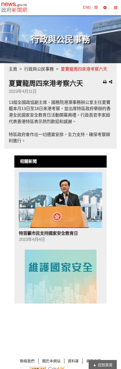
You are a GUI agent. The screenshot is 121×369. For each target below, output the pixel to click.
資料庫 (73, 361)
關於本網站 (51, 361)
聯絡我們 (27, 361)
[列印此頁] (105, 82)
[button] (105, 7)
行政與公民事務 (39, 69)
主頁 (13, 69)
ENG (87, 7)
